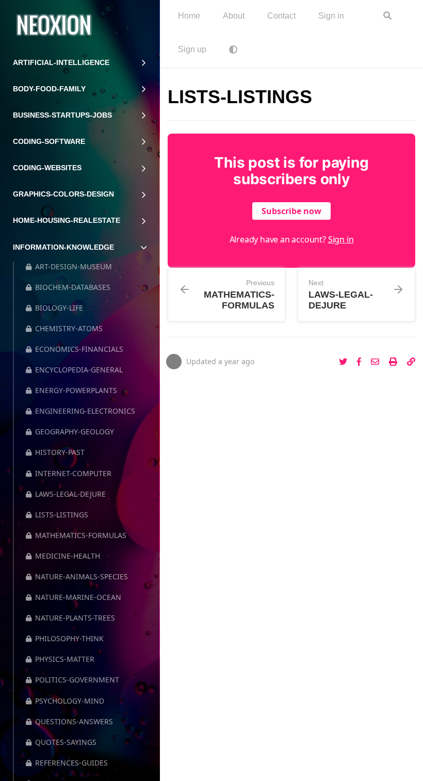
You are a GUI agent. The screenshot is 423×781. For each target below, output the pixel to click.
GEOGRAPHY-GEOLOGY (74, 431)
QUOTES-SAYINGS (65, 742)
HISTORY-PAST (60, 452)
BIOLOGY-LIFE (59, 308)
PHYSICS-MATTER (64, 659)
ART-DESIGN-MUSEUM (73, 266)
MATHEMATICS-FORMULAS (80, 535)
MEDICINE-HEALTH (67, 556)
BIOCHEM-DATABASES (72, 287)
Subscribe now (291, 211)
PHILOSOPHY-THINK (69, 638)
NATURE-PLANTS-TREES (75, 618)
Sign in (331, 15)
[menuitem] (189, 17)
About (234, 15)
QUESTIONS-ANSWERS (74, 721)
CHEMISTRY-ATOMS (69, 328)
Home (189, 15)
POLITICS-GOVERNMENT (77, 680)
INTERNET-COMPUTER (73, 473)
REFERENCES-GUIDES (71, 763)
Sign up (192, 49)
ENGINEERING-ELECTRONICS (85, 411)
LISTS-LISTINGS (61, 514)
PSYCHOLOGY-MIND (69, 701)
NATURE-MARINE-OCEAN (78, 597)
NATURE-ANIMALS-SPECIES (81, 576)
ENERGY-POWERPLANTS (76, 390)
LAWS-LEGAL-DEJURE (70, 494)
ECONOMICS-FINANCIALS (79, 349)
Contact (281, 15)
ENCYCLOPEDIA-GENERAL (79, 370)
